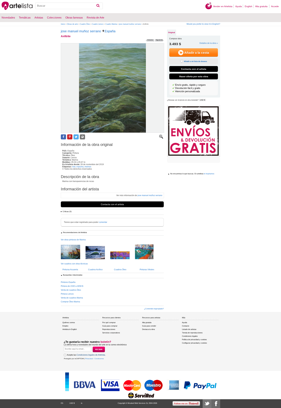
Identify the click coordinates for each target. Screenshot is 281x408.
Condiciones (99, 358)
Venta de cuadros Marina (72, 298)
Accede (275, 6)
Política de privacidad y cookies (194, 339)
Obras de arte (72, 24)
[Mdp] (73, 252)
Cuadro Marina (111, 24)
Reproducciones (108, 329)
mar (73, 167)
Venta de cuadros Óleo (71, 290)
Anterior (150, 40)
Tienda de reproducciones (192, 333)
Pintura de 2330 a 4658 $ (72, 286)
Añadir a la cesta (196, 52)
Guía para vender (149, 326)
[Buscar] (98, 6)
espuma (80, 167)
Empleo (65, 326)
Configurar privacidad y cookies (194, 343)
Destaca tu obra (148, 329)
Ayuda (238, 6)
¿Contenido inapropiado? (154, 309)
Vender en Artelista (222, 6)
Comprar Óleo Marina (70, 302)
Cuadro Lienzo (97, 24)
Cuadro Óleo (85, 24)
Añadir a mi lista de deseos (195, 61)
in (81, 403)
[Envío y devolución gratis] (193, 131)
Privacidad (89, 358)
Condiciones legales (190, 336)
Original (171, 32)
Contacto (185, 326)
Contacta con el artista (112, 204)
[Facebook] (215, 403)
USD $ (202, 100)
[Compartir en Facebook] (63, 136)
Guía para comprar (109, 326)
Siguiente (159, 40)
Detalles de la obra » (209, 43)
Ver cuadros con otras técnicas (74, 264)
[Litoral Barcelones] (122, 255)
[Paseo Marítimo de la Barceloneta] (146, 252)
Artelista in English (69, 329)
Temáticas (25, 17)
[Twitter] (207, 403)
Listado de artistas (189, 329)
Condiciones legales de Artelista (91, 355)
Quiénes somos (68, 322)
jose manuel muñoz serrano (130, 24)
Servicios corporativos (111, 333)
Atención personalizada (187, 91)
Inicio (63, 24)
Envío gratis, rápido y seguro (190, 85)
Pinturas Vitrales (147, 269)
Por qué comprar (109, 322)
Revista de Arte (95, 17)
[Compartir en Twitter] (76, 136)
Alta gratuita (261, 6)
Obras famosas (74, 17)
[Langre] (98, 253)
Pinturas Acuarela (70, 269)
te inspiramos (209, 174)
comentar (103, 222)
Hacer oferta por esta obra (193, 76)
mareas (88, 167)
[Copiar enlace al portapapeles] (82, 136)
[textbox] (69, 6)
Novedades (8, 17)
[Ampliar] (161, 138)
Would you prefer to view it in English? (203, 24)
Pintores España (68, 282)
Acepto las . (86, 355)
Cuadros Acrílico (95, 269)
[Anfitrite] (112, 88)
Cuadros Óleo (120, 269)
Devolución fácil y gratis (187, 88)
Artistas (38, 17)
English (248, 6)
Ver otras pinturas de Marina (73, 240)
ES (62, 403)
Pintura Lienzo (67, 294)
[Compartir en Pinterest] (69, 136)
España (110, 31)
